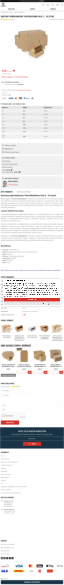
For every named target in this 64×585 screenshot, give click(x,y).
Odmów (18, 304)
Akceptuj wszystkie (32, 299)
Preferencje (46, 304)
